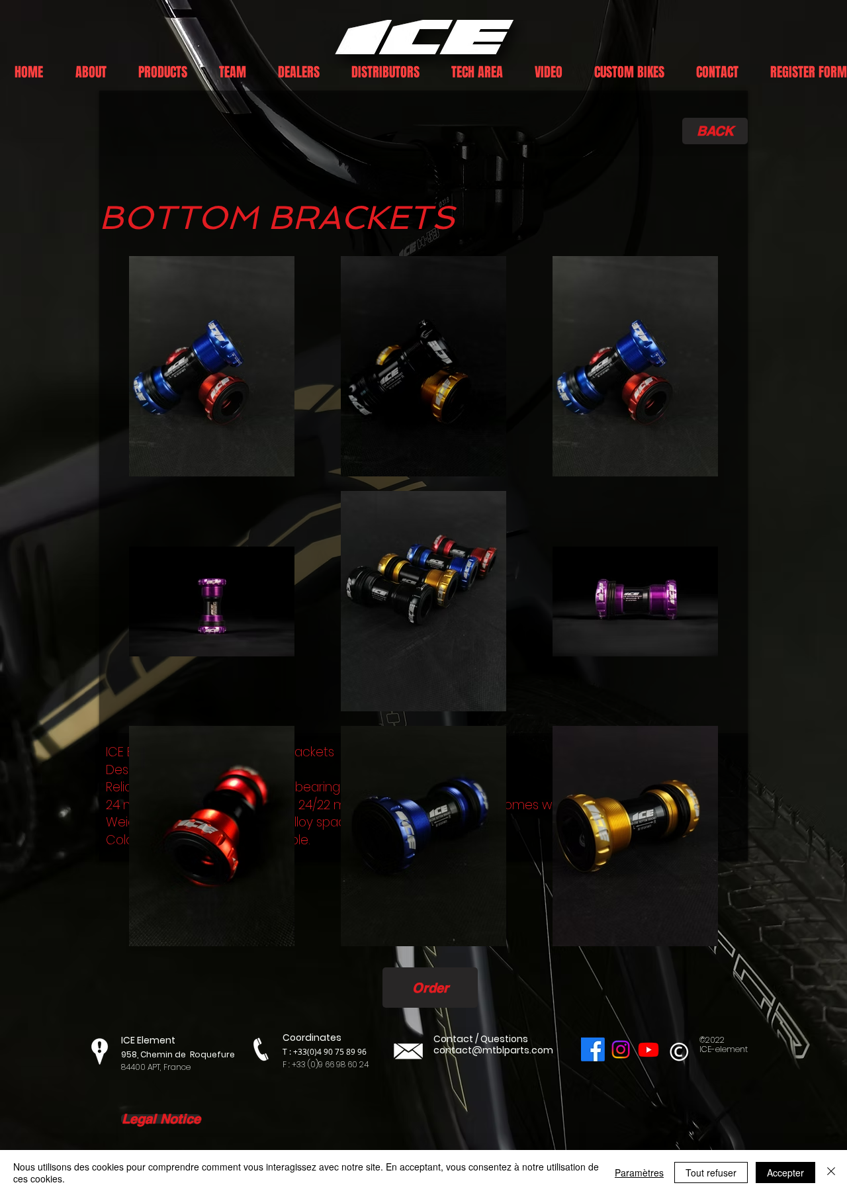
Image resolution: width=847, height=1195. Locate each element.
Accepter (785, 1172)
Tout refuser (711, 1172)
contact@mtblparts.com (493, 1050)
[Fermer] (831, 1172)
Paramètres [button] (639, 1172)
